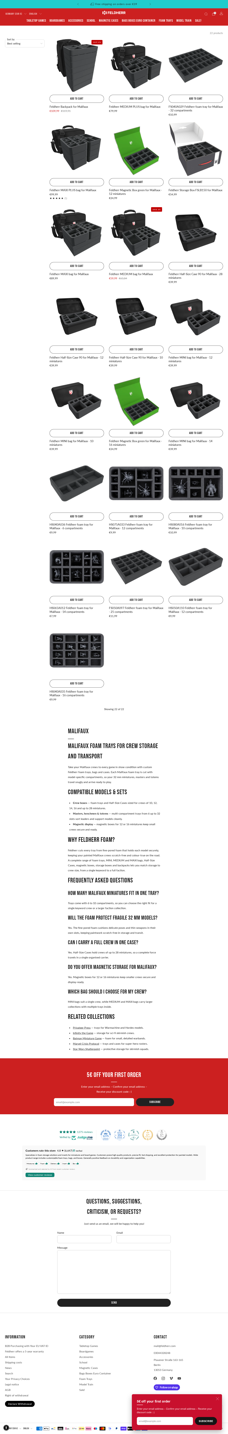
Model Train (184, 21)
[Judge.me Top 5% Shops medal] (161, 1135)
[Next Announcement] (150, 4)
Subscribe (206, 1421)
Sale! (198, 21)
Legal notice (12, 1384)
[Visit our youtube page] (179, 1378)
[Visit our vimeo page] (171, 1378)
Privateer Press (82, 1027)
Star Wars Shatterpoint (86, 1048)
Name (60, 1232)
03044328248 (162, 1352)
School (91, 21)
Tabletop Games (36, 21)
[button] (6, 1428)
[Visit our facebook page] (155, 1378)
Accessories (75, 21)
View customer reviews (40, 1175)
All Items (10, 1356)
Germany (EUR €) (14, 13)
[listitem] (114, 4)
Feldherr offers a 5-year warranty (24, 1351)
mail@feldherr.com (165, 1345)
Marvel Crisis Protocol (86, 1043)
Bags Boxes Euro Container (95, 1373)
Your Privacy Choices (17, 1378)
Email (120, 1232)
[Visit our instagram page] (163, 1378)
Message (62, 1247)
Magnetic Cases (108, 21)
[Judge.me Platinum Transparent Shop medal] (133, 1135)
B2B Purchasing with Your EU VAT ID (26, 1345)
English (33, 13)
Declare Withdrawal (20, 1403)
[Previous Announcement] (78, 4)
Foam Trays (166, 21)
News (8, 1367)
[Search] (206, 14)
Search (9, 1373)
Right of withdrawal (16, 1395)
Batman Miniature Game (87, 1038)
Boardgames (57, 21)
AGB (8, 1389)
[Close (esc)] (217, 1398)
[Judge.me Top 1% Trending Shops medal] (147, 1135)
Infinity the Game (83, 1032)
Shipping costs (13, 1362)
